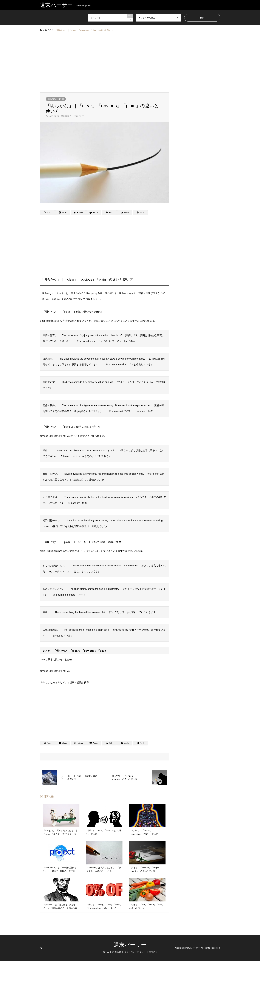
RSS (41, 948)
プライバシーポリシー (134, 952)
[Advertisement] (130, 64)
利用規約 (116, 952)
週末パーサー (130, 945)
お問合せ (153, 952)
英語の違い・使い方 (56, 99)
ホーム (106, 952)
